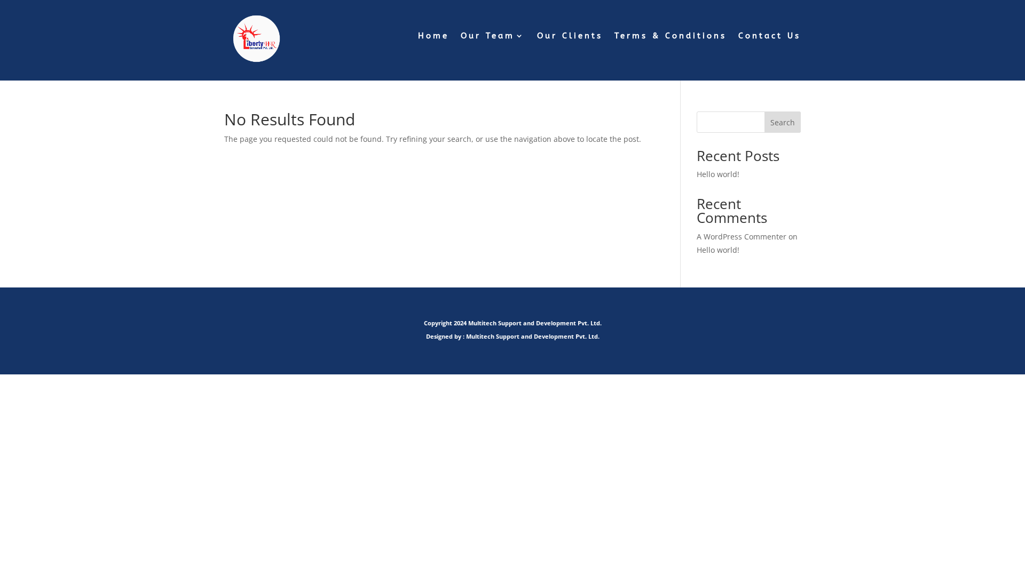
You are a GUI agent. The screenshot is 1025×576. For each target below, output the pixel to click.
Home (433, 36)
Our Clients (570, 36)
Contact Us (769, 36)
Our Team (488, 36)
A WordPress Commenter (741, 236)
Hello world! (718, 174)
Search (782, 122)
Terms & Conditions (670, 36)
